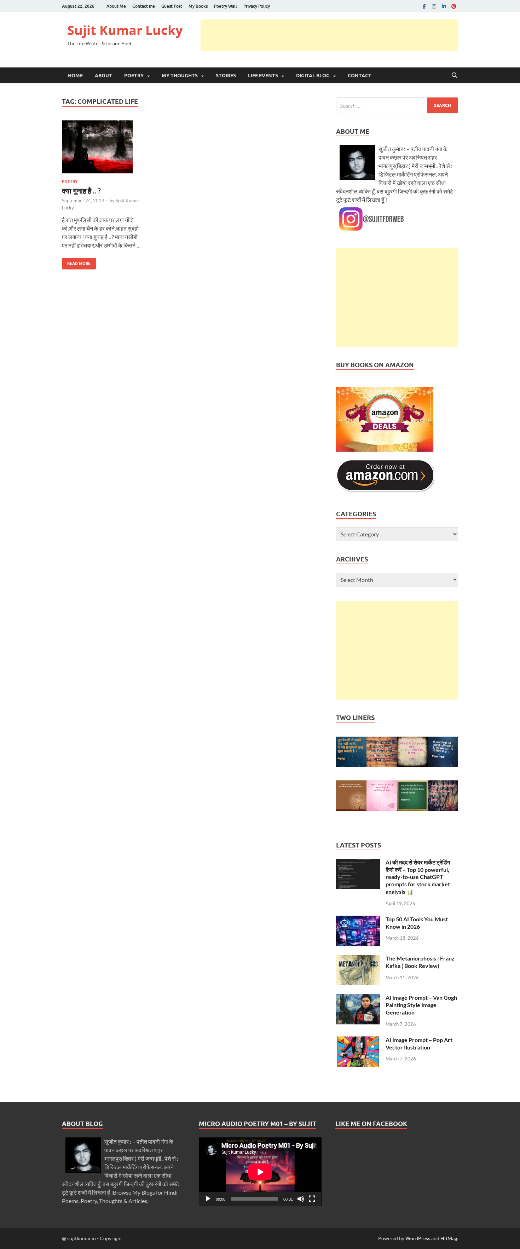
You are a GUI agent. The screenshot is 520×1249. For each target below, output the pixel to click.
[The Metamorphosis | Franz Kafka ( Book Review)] (358, 959)
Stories (226, 75)
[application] (260, 1171)
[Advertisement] (329, 35)
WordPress (417, 1238)
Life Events (263, 75)
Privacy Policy (256, 6)
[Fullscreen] (312, 1198)
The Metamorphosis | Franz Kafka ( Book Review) (420, 962)
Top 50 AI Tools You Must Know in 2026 (417, 923)
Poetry (134, 75)
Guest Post (171, 6)
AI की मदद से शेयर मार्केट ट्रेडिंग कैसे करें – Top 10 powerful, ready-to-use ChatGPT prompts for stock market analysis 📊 (418, 877)
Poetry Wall (225, 6)
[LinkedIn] (444, 6)
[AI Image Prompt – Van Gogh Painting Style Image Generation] (358, 998)
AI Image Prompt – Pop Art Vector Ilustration (419, 1043)
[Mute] (300, 1198)
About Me (116, 6)
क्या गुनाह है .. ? (81, 190)
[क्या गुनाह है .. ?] (101, 146)
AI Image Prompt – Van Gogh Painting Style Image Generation (421, 1005)
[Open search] (454, 75)
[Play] (208, 1198)
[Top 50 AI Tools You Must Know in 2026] (358, 919)
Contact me (143, 6)
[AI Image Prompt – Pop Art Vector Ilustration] (358, 1040)
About (103, 75)
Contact (359, 75)
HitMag (448, 1238)
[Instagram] (434, 6)
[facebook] (424, 6)
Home (75, 75)
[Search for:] (397, 105)
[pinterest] (454, 6)
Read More (76, 262)
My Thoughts (180, 75)
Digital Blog (313, 75)
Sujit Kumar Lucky (125, 30)
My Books (198, 6)
